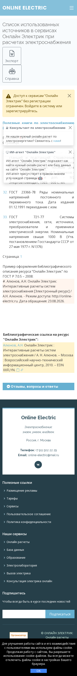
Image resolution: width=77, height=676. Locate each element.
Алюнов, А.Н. (13, 345)
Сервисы (12, 506)
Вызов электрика (19, 573)
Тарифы (12, 498)
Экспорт (11, 61)
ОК (39, 671)
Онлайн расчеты (18, 542)
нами (56, 141)
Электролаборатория (22, 565)
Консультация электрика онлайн (29, 581)
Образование (16, 557)
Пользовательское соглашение (29, 514)
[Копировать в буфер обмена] (18, 370)
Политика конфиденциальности (29, 522)
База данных (15, 549)
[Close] (69, 95)
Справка (12, 78)
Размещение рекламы (22, 490)
